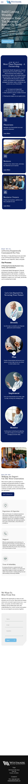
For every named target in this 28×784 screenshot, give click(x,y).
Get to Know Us (7, 494)
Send (8, 640)
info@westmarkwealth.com (14, 780)
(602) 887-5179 (15, 779)
